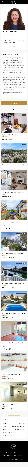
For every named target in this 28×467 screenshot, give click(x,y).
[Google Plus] (10, 435)
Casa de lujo (23, 233)
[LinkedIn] (8, 435)
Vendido (24, 323)
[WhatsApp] (14, 435)
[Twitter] (6, 435)
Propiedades (9, 452)
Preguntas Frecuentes (6, 455)
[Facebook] (3, 435)
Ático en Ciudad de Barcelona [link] (10, 404)
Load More (14, 414)
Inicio (3, 452)
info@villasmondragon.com (18, 426)
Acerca (15, 455)
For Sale (24, 115)
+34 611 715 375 (21, 423)
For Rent (18, 172)
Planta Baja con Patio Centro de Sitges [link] (12, 374)
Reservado (23, 172)
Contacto (21, 455)
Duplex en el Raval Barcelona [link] (10, 135)
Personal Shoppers (18, 452)
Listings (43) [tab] (14, 103)
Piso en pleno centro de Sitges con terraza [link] (13, 192)
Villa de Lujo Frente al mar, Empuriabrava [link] (13, 253)
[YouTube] (12, 435)
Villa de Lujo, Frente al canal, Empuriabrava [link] (13, 313)
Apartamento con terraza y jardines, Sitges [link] (13, 165)
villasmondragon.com (20, 429)
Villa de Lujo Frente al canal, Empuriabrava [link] (13, 283)
